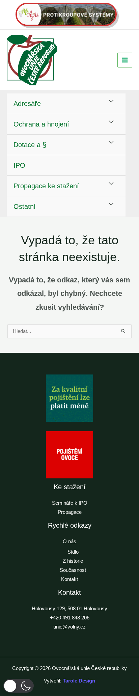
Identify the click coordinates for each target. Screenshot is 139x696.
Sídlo (73, 552)
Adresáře (27, 103)
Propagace (70, 512)
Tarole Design (79, 681)
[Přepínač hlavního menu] (124, 60)
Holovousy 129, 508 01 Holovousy (69, 608)
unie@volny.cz (69, 627)
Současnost (73, 570)
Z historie (73, 561)
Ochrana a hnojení (41, 124)
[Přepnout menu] (111, 101)
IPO (19, 165)
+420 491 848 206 (69, 617)
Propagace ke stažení (46, 186)
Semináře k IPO (69, 503)
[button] (18, 686)
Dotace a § (29, 144)
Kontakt (69, 579)
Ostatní (24, 206)
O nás (69, 541)
